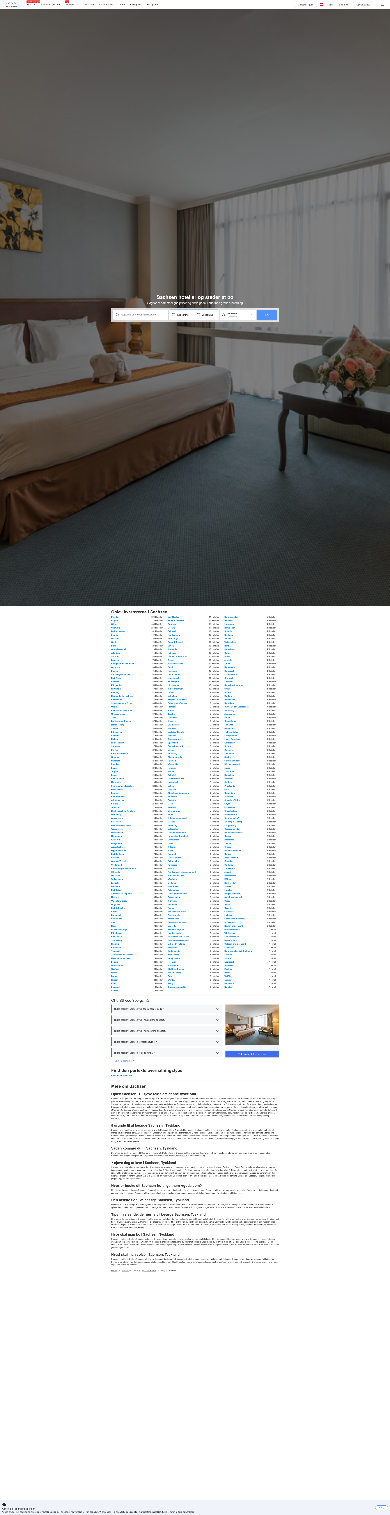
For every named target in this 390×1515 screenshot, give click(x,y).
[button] (321, 5)
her (167, 1511)
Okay (381, 1507)
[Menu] (382, 5)
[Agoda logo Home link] (12, 4)
